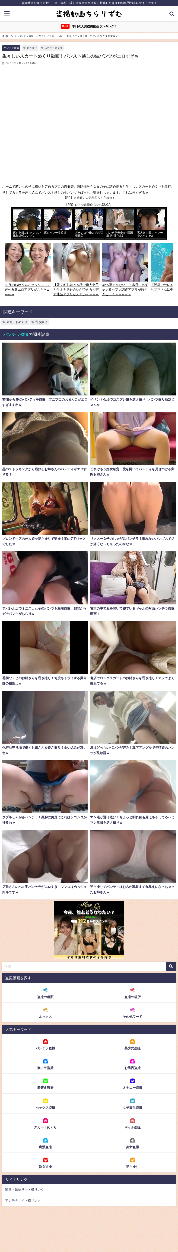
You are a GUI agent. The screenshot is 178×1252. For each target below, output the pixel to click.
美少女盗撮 (132, 1048)
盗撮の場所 (132, 996)
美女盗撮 (132, 1147)
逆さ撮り (32, 47)
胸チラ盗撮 (45, 1067)
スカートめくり (53, 47)
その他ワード (132, 1016)
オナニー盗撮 (132, 1087)
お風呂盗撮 (132, 1067)
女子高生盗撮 (132, 1107)
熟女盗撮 (45, 1166)
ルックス (45, 1016)
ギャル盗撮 (132, 1127)
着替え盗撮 (45, 1087)
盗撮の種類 (45, 996)
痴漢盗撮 (45, 1147)
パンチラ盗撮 (11, 47)
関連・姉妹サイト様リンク (24, 1189)
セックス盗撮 (45, 1107)
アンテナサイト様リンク (23, 1200)
